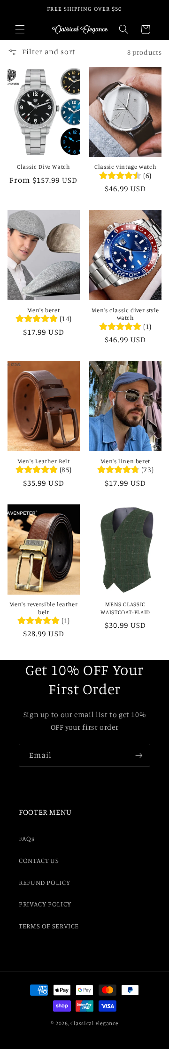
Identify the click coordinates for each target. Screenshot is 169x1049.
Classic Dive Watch (43, 166)
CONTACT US (39, 860)
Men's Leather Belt (43, 461)
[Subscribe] (139, 755)
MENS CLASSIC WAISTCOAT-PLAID (125, 608)
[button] (20, 29)
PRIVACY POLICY (45, 904)
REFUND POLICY (44, 882)
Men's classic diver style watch (125, 314)
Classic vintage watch (125, 166)
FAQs (27, 838)
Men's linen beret (125, 461)
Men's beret (43, 310)
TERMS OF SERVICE (49, 926)
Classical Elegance (94, 1023)
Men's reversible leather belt (43, 608)
